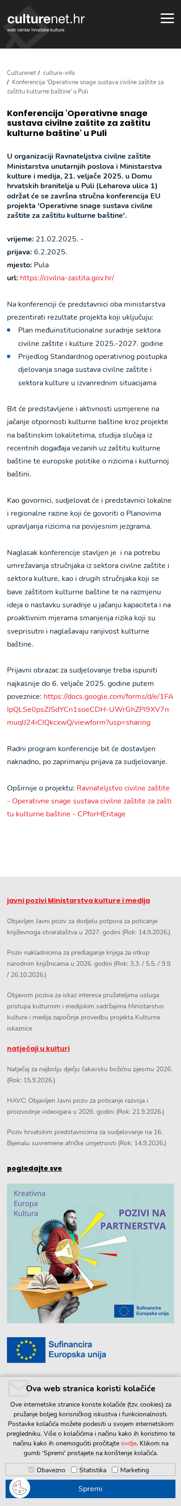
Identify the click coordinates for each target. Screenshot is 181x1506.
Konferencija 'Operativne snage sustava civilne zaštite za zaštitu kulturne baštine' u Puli (78, 123)
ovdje (128, 1443)
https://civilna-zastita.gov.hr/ (67, 278)
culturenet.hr (46, 23)
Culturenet (21, 73)
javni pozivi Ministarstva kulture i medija (78, 900)
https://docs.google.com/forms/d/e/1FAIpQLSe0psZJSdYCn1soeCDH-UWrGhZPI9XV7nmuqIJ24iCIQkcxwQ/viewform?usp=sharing (90, 709)
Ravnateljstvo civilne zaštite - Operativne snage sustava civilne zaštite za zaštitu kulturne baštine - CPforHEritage (89, 801)
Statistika (92, 1470)
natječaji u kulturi (38, 1048)
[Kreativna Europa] (90, 1350)
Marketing (134, 1470)
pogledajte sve (34, 1168)
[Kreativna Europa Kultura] (90, 1253)
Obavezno (51, 1470)
